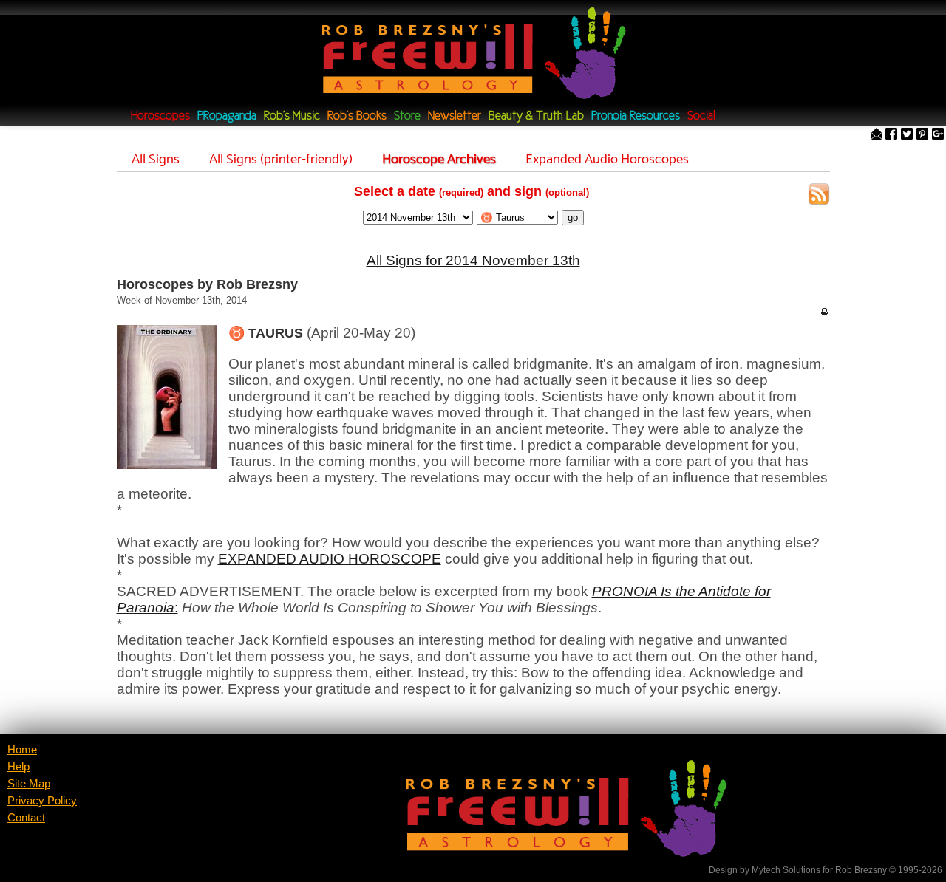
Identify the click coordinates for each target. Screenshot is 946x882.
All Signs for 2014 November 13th (473, 260)
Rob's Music (292, 116)
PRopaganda (226, 116)
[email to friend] (876, 135)
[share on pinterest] (922, 135)
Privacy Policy (42, 801)
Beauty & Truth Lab (536, 116)
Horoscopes (160, 116)
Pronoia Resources (635, 116)
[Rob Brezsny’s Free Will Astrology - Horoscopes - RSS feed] (819, 196)
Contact (26, 818)
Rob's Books (357, 116)
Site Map (28, 784)
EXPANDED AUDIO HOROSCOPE (329, 559)
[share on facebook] (891, 135)
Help (18, 767)
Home (22, 750)
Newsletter (454, 116)
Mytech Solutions (786, 870)
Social (701, 116)
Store (407, 116)
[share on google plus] (938, 135)
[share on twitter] (907, 135)
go (573, 217)
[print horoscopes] (824, 311)
